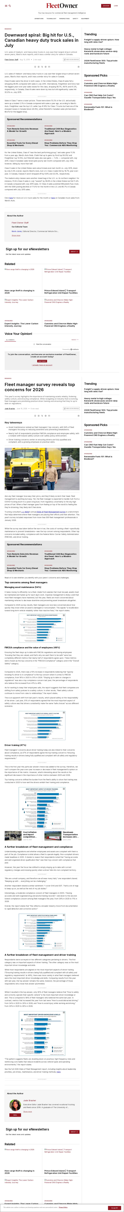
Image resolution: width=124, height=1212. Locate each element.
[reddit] (46, 67)
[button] (6, 5)
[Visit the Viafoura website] (74, 349)
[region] (42, 344)
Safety (75, 18)
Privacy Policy (63, 1207)
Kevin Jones (17, 231)
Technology (51, 18)
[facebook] (35, 67)
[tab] (10, 339)
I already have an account (42, 365)
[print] (79, 67)
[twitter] (42, 67)
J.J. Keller (25, 512)
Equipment (85, 18)
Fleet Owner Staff (11, 60)
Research (8, 29)
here (11, 198)
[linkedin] (39, 67)
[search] (9, 5)
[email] (49, 67)
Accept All (114, 1208)
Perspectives (64, 18)
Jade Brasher (10, 409)
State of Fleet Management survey (51, 512)
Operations (39, 18)
